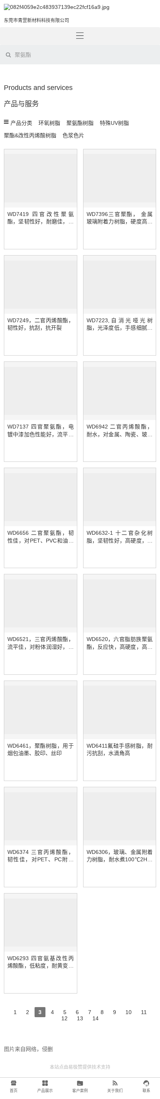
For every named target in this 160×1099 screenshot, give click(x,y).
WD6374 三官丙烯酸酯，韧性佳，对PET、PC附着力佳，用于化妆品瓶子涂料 (40, 859)
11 (144, 1011)
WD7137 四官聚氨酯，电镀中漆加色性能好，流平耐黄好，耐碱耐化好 (40, 434)
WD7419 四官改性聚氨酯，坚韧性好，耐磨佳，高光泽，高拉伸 (40, 221)
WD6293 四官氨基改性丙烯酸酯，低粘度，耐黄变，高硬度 (40, 965)
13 (80, 1017)
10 (128, 1011)
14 (95, 1017)
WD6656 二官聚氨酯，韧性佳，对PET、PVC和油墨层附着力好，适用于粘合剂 (40, 540)
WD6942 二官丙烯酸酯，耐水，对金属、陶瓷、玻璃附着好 (120, 434)
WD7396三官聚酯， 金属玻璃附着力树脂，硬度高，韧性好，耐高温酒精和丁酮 (120, 221)
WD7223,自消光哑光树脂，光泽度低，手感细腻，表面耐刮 (120, 328)
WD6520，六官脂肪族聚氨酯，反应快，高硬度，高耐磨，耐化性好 (120, 646)
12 (64, 1017)
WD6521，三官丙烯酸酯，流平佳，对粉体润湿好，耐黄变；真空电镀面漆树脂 (40, 646)
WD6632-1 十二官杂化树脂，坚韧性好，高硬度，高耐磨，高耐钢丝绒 (120, 540)
